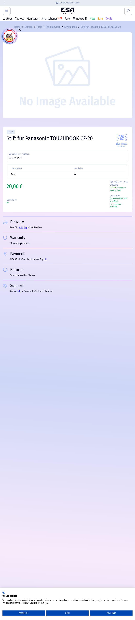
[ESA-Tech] (67, 11)
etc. (45, 259)
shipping (23, 227)
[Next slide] (132, 3)
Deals (109, 18)
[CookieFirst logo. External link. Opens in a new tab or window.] (3, 592)
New (92, 18)
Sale (100, 18)
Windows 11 (80, 18)
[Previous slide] (3, 3)
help (19, 291)
